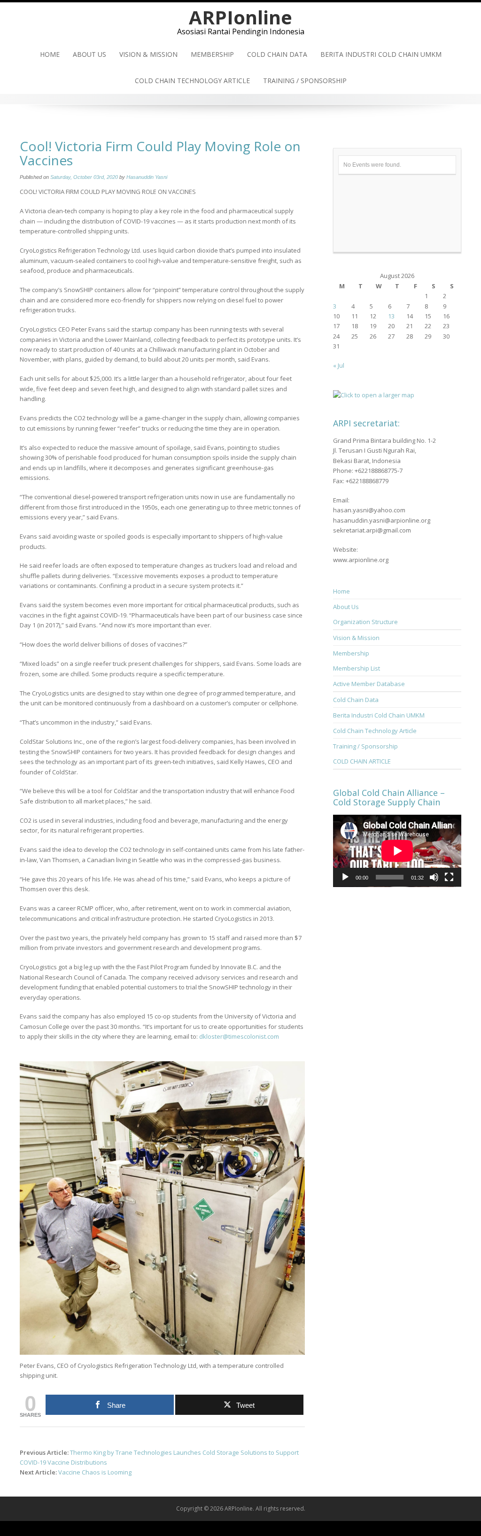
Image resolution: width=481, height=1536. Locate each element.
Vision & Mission (148, 54)
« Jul (338, 365)
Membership (212, 54)
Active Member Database (369, 683)
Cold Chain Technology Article (192, 80)
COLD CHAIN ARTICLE (362, 761)
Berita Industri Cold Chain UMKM (381, 54)
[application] (397, 851)
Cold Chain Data (277, 54)
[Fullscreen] (449, 877)
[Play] (345, 877)
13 (391, 316)
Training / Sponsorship (305, 80)
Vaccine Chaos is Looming (95, 1472)
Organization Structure (365, 621)
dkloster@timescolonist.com (239, 1036)
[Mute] (434, 877)
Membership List (356, 668)
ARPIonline (240, 17)
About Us (89, 54)
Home (50, 54)
